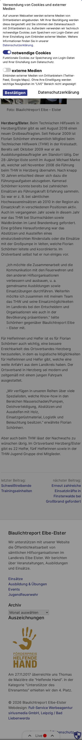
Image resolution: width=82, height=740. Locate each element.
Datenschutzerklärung (18, 45)
